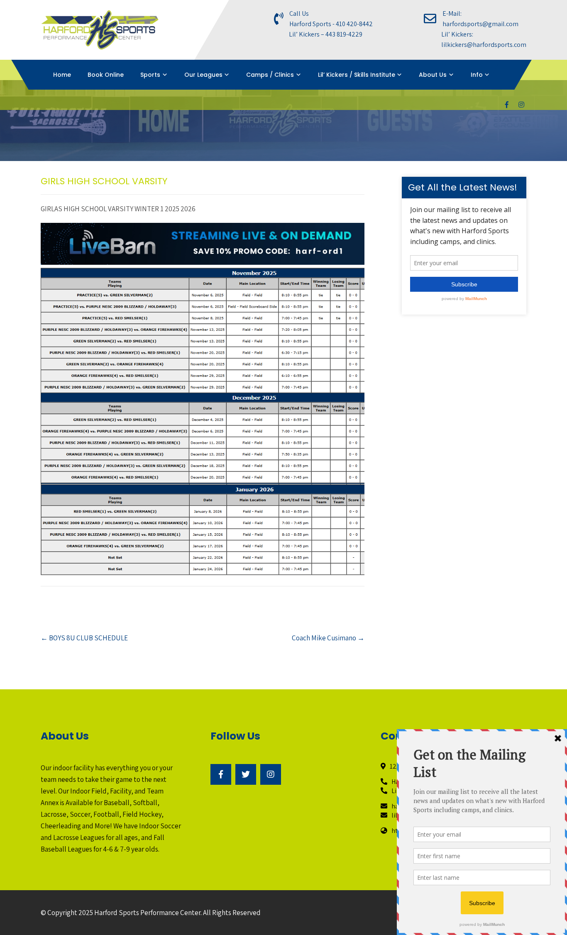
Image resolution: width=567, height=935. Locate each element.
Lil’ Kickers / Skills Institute (356, 75)
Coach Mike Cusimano (328, 637)
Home (62, 75)
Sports (150, 75)
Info (477, 75)
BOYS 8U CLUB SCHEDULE (84, 637)
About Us (433, 75)
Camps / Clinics (270, 75)
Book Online (106, 75)
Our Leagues (203, 75)
